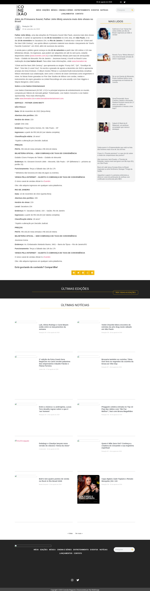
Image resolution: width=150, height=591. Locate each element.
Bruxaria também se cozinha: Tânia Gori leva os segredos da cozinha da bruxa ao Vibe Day (117, 361)
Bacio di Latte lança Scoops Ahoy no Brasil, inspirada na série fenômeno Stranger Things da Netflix (114, 169)
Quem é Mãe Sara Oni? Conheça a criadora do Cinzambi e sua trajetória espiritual (118, 445)
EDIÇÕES (46, 10)
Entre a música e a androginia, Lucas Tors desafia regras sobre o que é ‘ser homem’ (55, 409)
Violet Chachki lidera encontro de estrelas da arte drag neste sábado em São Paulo (117, 327)
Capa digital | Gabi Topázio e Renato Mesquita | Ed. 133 (117, 480)
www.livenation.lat (79, 61)
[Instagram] (120, 2)
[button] (73, 272)
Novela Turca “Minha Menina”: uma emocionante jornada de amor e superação (123, 56)
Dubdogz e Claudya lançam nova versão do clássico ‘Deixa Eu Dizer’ (54, 444)
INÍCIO (38, 10)
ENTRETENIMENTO (82, 10)
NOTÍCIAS (104, 10)
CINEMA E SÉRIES (66, 10)
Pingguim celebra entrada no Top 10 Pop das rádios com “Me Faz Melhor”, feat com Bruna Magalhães (117, 409)
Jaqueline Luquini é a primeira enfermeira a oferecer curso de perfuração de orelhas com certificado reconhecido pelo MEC (113, 177)
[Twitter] (124, 2)
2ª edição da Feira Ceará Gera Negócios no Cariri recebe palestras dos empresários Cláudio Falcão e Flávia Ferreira (54, 362)
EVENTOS (95, 10)
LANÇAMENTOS (67, 14)
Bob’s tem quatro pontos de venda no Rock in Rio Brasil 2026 (54, 480)
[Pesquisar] (132, 10)
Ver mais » (78, 533)
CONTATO (79, 14)
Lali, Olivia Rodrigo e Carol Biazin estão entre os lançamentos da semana (53, 327)
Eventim (47, 181)
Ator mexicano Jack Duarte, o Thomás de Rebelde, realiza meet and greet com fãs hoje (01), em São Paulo (115, 161)
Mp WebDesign (94, 590)
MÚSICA (54, 10)
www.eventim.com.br (39, 56)
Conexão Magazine (69, 590)
